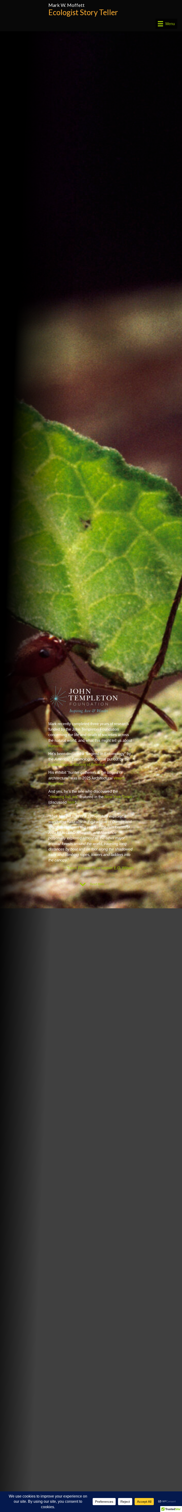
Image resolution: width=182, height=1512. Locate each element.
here (71, 802)
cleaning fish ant (63, 797)
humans (55, 746)
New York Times (118, 797)
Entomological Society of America (76, 765)
